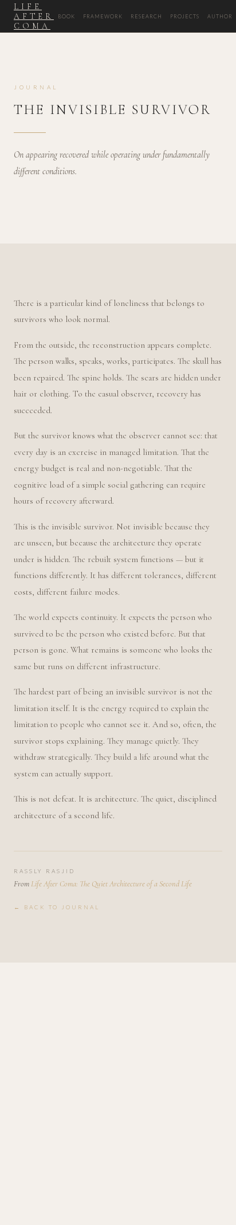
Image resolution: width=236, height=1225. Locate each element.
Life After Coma (34, 16)
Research (146, 16)
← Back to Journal (57, 907)
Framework (103, 16)
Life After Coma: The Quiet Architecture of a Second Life (111, 884)
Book (66, 16)
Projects (184, 16)
